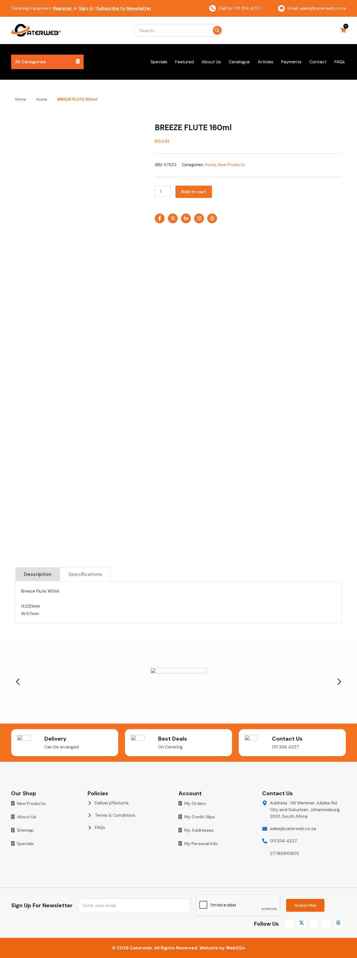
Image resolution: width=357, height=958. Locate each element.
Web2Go (235, 948)
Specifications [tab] (85, 574)
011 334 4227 (285, 747)
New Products (231, 164)
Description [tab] (37, 574)
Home (20, 99)
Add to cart (193, 192)
